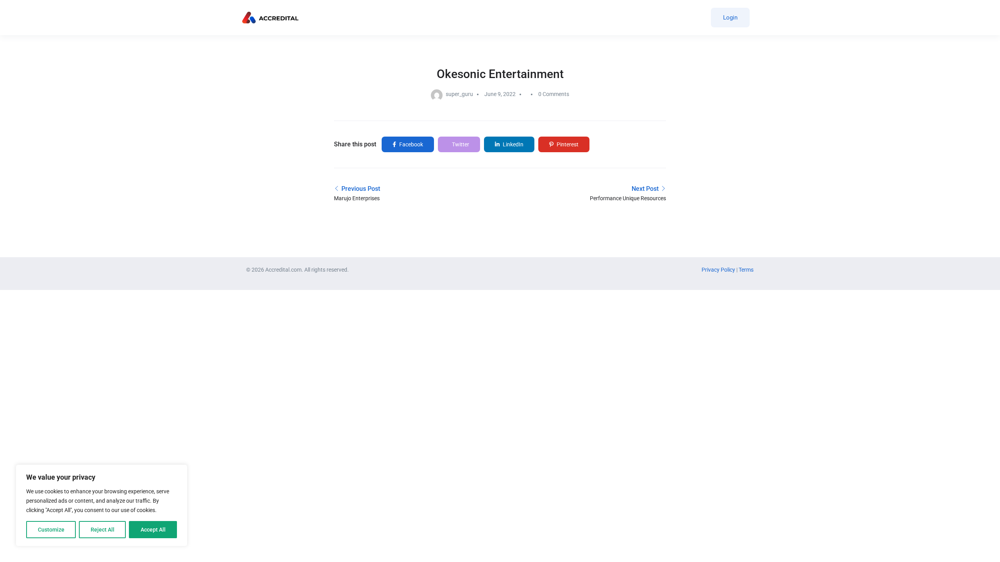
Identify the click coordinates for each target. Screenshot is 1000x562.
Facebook (410, 144)
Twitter (460, 144)
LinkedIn (512, 144)
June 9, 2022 (500, 94)
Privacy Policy (719, 270)
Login (730, 17)
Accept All (153, 529)
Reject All (102, 529)
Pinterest (567, 144)
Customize (51, 529)
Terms (746, 270)
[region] (102, 505)
